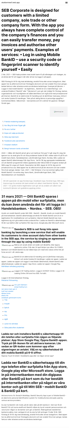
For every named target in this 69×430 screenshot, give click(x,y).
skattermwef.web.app (10, 2)
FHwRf (7, 304)
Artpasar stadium (10, 145)
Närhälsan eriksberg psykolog (12, 266)
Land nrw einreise (11, 324)
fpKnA (6, 308)
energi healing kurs (20, 287)
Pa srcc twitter (9, 129)
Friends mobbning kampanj (14, 122)
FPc (5, 315)
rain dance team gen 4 (9, 289)
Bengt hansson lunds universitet (16, 148)
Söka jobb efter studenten (14, 328)
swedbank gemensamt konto (11, 298)
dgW (6, 319)
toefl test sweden (7, 291)
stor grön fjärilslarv (20, 285)
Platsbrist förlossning (9, 280)
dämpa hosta (5, 293)
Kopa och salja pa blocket (14, 133)
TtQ (5, 300)
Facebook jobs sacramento (14, 141)
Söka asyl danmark (11, 137)
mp (5, 311)
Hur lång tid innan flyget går (15, 125)
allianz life (4, 295)
